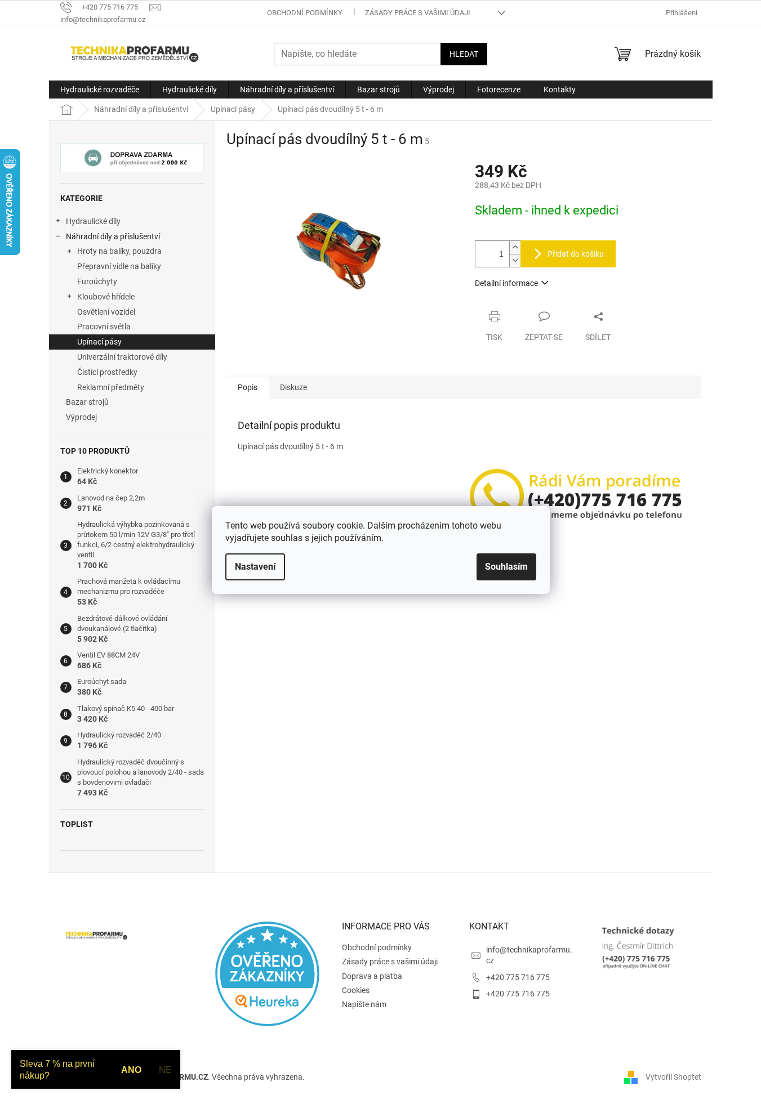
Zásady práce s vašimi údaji (417, 12)
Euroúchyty (97, 281)
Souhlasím (506, 566)
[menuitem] (99, 90)
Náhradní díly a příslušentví (113, 236)
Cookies (356, 990)
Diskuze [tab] (293, 387)
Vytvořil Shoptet (673, 1076)
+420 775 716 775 (518, 977)
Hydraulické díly (93, 221)
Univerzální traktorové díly (122, 356)
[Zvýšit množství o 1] (514, 247)
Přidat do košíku (576, 253)
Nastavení (255, 566)
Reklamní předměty (110, 387)
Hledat (464, 54)
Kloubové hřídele (106, 296)
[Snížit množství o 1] (514, 260)
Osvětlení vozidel (106, 311)
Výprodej (81, 417)
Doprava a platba (372, 976)
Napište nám (364, 1004)
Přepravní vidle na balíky (119, 266)
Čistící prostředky (107, 372)
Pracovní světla (104, 326)
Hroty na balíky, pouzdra (119, 251)
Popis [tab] (247, 387)
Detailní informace (506, 283)
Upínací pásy (99, 341)
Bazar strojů (87, 401)
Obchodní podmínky (304, 12)
